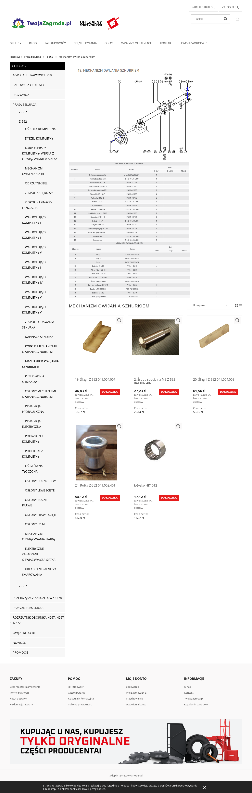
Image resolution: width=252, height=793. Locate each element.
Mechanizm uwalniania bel (34, 171)
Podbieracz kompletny (32, 453)
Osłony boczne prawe (35, 502)
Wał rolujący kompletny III (34, 264)
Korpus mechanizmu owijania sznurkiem (39, 349)
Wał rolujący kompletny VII (34, 309)
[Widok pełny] (240, 305)
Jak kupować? (76, 686)
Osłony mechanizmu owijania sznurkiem (39, 394)
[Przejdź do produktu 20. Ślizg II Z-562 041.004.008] (214, 347)
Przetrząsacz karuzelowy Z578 (37, 598)
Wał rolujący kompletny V (34, 249)
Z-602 (23, 112)
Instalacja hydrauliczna (33, 409)
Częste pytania (76, 692)
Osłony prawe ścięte (41, 515)
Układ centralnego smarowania (39, 571)
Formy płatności (19, 692)
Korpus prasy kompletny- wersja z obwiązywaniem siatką (39, 153)
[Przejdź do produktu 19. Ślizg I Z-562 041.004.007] (96, 347)
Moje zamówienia (136, 692)
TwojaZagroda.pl (193, 698)
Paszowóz (21, 95)
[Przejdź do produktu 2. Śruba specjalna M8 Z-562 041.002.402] (155, 347)
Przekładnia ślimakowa (33, 379)
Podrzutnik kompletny (32, 438)
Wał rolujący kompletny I (34, 220)
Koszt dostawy (18, 698)
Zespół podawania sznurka (38, 324)
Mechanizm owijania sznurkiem (40, 364)
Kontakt (189, 692)
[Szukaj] (225, 18)
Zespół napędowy (39, 193)
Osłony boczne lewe (41, 481)
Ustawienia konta (136, 704)
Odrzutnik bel (36, 183)
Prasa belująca (24, 104)
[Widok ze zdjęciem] (236, 305)
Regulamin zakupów (196, 704)
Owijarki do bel (25, 633)
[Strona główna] (66, 22)
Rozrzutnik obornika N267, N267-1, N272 (37, 620)
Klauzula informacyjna (81, 698)
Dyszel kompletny (39, 138)
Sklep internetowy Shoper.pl (126, 775)
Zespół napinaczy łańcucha (37, 205)
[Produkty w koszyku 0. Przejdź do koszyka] (238, 18)
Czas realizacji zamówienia (25, 686)
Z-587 (23, 586)
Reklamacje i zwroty (21, 704)
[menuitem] (19, 43)
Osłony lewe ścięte (40, 490)
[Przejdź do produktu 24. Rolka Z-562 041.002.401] (96, 452)
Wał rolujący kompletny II (34, 235)
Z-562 (23, 121)
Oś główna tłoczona (32, 468)
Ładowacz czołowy (28, 85)
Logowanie (132, 686)
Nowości (20, 643)
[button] (119, 320)
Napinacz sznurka (39, 337)
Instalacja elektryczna (31, 423)
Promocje (20, 652)
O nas (187, 686)
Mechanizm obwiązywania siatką (38, 536)
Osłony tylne (35, 524)
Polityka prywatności (80, 704)
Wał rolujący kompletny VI (34, 294)
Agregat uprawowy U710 (32, 75)
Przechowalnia (134, 698)
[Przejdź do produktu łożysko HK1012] (155, 452)
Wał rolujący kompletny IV (34, 279)
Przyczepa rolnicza (28, 608)
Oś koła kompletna (40, 129)
